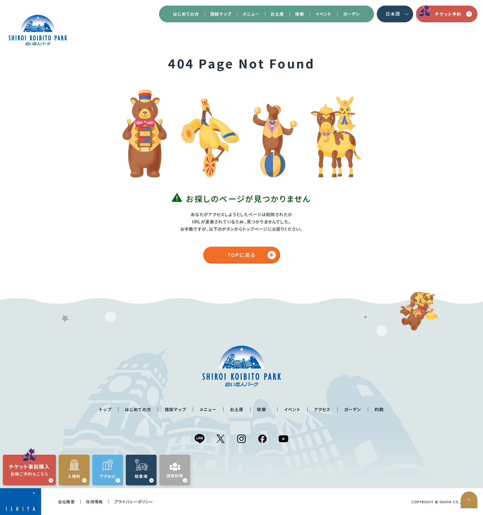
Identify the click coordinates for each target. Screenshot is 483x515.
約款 (379, 409)
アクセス (322, 409)
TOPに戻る (241, 254)
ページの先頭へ (469, 500)
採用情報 (94, 501)
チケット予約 (448, 14)
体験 (299, 14)
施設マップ (220, 14)
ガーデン (351, 14)
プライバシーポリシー (133, 501)
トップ (105, 409)
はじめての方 (186, 14)
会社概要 (66, 501)
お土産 (277, 14)
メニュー (251, 14)
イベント (323, 14)
